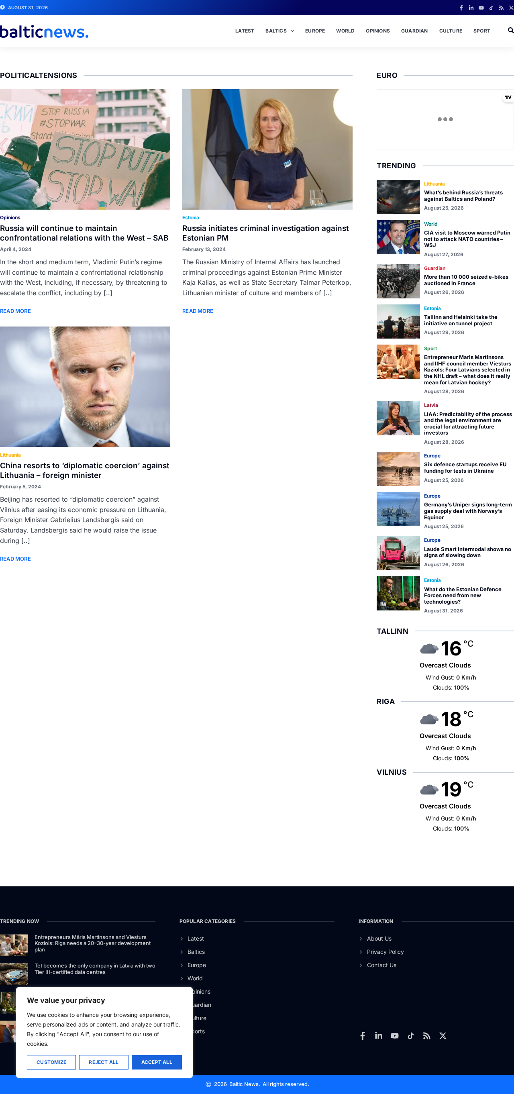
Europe (315, 31)
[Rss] (501, 7)
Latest (244, 31)
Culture (450, 31)
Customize (51, 1062)
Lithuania (10, 455)
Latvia (431, 405)
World (345, 31)
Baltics (275, 31)
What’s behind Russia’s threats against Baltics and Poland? (463, 195)
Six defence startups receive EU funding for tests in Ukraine (465, 467)
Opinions (378, 31)
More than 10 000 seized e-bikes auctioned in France (466, 280)
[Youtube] (481, 7)
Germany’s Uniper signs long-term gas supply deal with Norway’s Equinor (468, 510)
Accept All (156, 1062)
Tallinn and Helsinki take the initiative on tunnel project (461, 320)
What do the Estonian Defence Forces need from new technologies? (463, 595)
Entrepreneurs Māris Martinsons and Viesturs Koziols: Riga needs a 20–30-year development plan (93, 943)
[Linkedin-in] (471, 7)
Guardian (414, 31)
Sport (481, 31)
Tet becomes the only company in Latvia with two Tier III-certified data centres (95, 968)
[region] (104, 1032)
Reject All (103, 1062)
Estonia (190, 217)
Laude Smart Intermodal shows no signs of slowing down (467, 552)
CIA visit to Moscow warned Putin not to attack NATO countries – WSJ (467, 238)
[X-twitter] (511, 7)
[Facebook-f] (461, 7)
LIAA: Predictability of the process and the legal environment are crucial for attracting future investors (468, 423)
